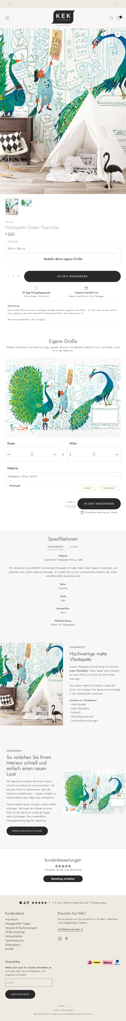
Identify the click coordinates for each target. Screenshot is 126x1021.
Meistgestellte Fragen (18, 923)
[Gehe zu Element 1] (11, 206)
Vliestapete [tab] (55, 547)
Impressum (11, 919)
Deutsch (61, 1006)
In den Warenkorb (72, 276)
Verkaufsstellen (14, 936)
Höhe (73, 443)
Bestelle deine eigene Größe (63, 259)
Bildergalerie (12, 945)
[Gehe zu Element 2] (26, 203)
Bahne (87, 488)
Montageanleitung (27, 831)
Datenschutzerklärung (42, 1014)
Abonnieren (20, 994)
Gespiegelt (14, 485)
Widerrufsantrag (15, 932)
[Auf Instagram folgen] (60, 939)
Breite (11, 443)
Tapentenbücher (14, 940)
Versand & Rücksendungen (21, 928)
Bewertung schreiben (63, 879)
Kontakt (9, 949)
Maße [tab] (74, 547)
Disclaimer (88, 1014)
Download (109, 488)
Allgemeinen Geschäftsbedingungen (68, 1014)
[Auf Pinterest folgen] (66, 939)
